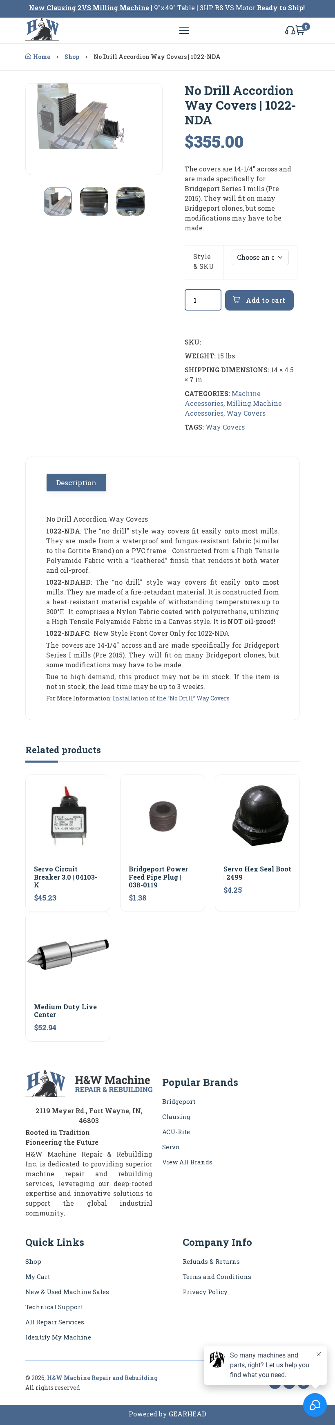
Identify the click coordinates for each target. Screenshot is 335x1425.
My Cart (37, 1276)
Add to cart (265, 300)
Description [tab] (76, 482)
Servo (170, 1147)
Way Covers (246, 413)
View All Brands (187, 1162)
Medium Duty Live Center (65, 1010)
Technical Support (54, 1307)
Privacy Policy (205, 1292)
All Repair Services (54, 1322)
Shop (72, 57)
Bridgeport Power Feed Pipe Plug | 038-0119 (158, 876)
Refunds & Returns (211, 1261)
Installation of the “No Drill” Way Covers (171, 698)
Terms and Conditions (217, 1276)
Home (41, 57)
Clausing (176, 1116)
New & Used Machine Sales (67, 1292)
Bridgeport (178, 1101)
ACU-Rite (176, 1132)
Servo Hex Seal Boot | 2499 (257, 872)
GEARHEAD (187, 1413)
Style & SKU (203, 261)
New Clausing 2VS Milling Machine (89, 7)
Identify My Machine (58, 1337)
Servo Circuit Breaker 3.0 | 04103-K (65, 876)
